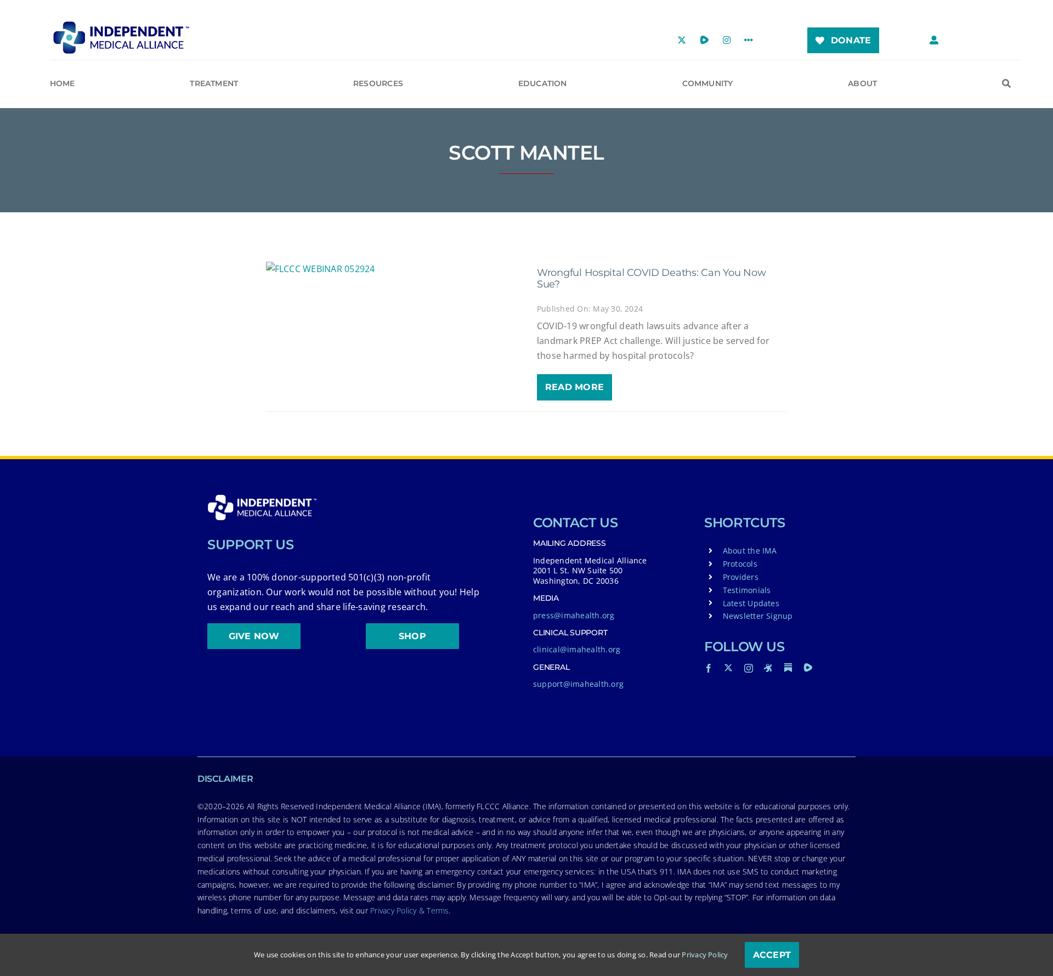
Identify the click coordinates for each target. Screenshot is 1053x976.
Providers (740, 577)
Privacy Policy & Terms (409, 910)
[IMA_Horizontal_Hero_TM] (121, 25)
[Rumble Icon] (807, 667)
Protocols (740, 563)
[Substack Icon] (788, 667)
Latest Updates (751, 603)
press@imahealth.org (574, 615)
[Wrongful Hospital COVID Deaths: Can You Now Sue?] (391, 269)
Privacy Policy (705, 955)
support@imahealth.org (578, 684)
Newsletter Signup (758, 616)
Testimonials (747, 590)
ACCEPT (772, 955)
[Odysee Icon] (768, 667)
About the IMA (750, 550)
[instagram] (748, 668)
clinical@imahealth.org (576, 649)
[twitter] (728, 667)
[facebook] (708, 668)
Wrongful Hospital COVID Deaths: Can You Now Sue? (651, 279)
